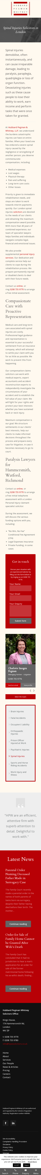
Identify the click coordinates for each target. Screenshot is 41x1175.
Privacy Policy (8, 1147)
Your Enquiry (16, 603)
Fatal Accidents (18, 718)
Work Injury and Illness (18, 773)
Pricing (6, 1070)
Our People (8, 1063)
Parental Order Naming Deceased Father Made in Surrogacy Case (17, 876)
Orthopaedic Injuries (17, 732)
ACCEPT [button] (16, 1165)
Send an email (13, 685)
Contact (6, 1077)
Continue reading (18, 924)
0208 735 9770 (17, 289)
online (20, 286)
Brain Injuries (17, 711)
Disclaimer (7, 1144)
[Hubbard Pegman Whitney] (20, 9)
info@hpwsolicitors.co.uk (15, 1043)
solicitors (17, 212)
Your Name (15, 584)
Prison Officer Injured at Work (18, 741)
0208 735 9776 (15, 678)
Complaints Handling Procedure (15, 1141)
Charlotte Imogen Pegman (17, 670)
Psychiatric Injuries (20, 749)
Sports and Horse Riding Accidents (19, 764)
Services (7, 1059)
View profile (28, 685)
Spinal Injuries (18, 756)
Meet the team (20, 697)
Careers (6, 1074)
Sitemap (6, 1153)
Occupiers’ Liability (20, 724)
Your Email (15, 593)
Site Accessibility (9, 1138)
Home (6, 1052)
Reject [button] (26, 1165)
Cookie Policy (8, 1150)
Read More (32, 1162)
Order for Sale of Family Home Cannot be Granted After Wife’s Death (19, 941)
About (6, 1056)
